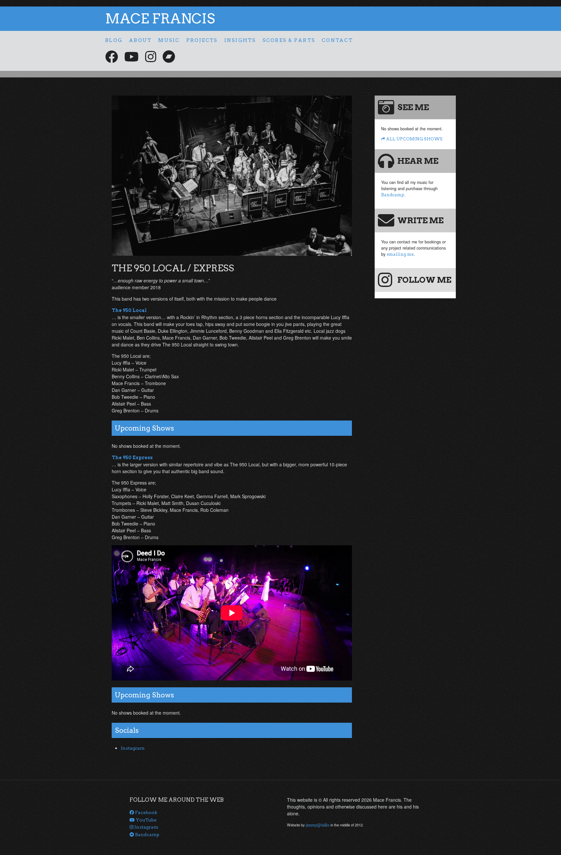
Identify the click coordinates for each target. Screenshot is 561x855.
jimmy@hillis (318, 825)
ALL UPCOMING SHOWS (414, 138)
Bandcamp (392, 194)
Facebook (145, 812)
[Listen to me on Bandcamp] (169, 57)
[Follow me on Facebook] (111, 57)
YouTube (145, 820)
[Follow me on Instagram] (150, 57)
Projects (202, 40)
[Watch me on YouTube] (131, 57)
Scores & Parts (289, 40)
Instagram (132, 748)
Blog (113, 40)
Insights (240, 40)
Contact (337, 40)
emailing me (400, 254)
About (140, 40)
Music (169, 40)
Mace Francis (160, 18)
